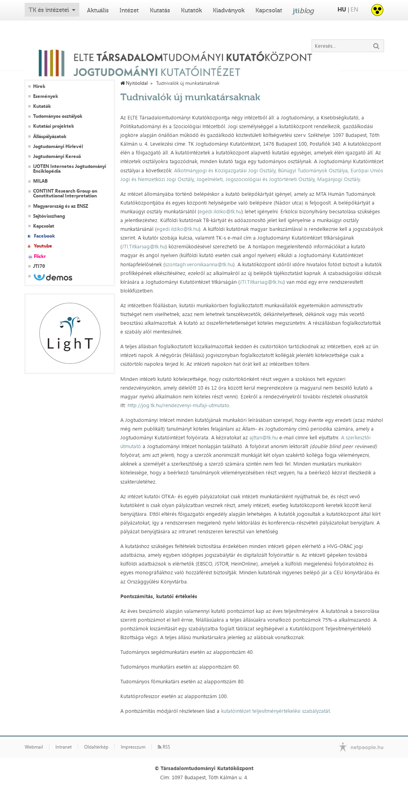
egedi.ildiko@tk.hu (220, 211)
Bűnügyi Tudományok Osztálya (313, 170)
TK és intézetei (49, 10)
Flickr (40, 256)
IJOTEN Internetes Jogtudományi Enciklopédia (69, 169)
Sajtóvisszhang (49, 216)
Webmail (34, 747)
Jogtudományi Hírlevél (58, 146)
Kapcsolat (268, 10)
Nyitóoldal (136, 83)
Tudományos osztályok (57, 116)
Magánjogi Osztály (338, 179)
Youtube (43, 246)
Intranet (63, 747)
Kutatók (191, 10)
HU (341, 9)
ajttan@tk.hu (263, 437)
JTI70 (39, 266)
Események (45, 96)
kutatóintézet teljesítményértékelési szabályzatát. (276, 710)
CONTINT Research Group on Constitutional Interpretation (65, 193)
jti (303, 10)
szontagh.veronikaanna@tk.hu (199, 264)
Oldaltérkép (96, 747)
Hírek (39, 86)
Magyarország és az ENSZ (60, 206)
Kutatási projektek (53, 126)
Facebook (44, 236)
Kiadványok (229, 10)
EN (354, 9)
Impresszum (133, 747)
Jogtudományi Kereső (57, 156)
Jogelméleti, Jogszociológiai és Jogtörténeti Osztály (254, 179)
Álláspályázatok (50, 136)
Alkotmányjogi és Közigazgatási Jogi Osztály (224, 170)
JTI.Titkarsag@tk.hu (143, 246)
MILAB (40, 181)
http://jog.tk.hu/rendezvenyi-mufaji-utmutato (179, 405)
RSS (165, 747)
